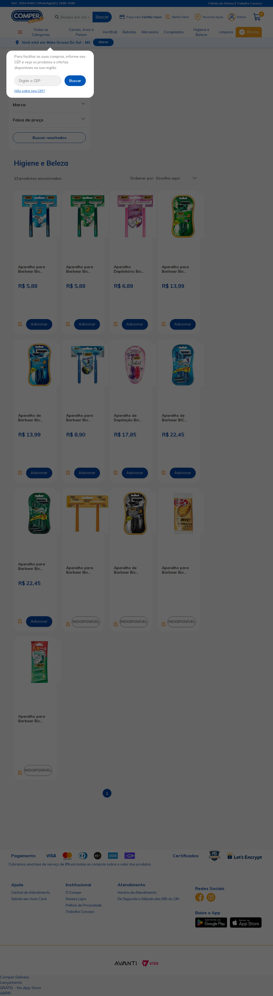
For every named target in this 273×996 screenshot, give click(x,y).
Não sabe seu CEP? (29, 91)
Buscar (75, 80)
